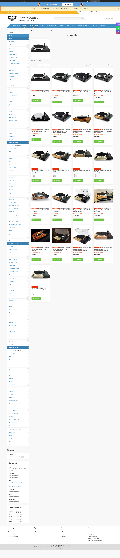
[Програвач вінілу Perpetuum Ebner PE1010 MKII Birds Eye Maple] (40, 157)
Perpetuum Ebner (13, 142)
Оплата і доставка (52, 25)
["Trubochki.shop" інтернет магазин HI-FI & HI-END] (12, 19)
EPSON (10, 89)
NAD (10, 123)
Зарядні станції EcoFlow (98, 25)
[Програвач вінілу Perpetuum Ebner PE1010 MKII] (40, 78)
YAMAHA (11, 186)
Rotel (10, 161)
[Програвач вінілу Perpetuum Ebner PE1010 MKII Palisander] (103, 117)
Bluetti (10, 230)
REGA (10, 152)
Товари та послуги (38, 31)
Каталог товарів (33, 25)
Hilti (10, 240)
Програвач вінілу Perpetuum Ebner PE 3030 (82, 91)
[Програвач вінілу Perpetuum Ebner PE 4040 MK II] (103, 78)
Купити (37, 100)
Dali (10, 79)
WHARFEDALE (12, 180)
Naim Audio (12, 127)
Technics (11, 171)
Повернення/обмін (13, 536)
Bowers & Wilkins (13, 67)
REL (10, 155)
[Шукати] (82, 18)
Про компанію (71, 25)
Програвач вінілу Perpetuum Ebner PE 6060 (40, 130)
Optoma (11, 130)
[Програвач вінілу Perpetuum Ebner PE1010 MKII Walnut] (82, 117)
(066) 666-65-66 (93, 536)
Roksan (10, 158)
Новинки (64, 534)
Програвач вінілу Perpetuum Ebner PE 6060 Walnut (40, 249)
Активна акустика (13, 208)
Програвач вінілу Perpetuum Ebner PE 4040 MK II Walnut (40, 209)
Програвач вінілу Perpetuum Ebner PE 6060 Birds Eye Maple (61, 249)
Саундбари (12, 211)
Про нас (10, 532)
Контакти (62, 25)
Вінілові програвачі (15, 145)
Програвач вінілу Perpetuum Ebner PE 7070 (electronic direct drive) (61, 131)
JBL (9, 105)
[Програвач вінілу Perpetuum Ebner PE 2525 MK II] (61, 78)
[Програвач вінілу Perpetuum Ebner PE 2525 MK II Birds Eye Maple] (103, 157)
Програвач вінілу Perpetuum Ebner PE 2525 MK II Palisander (82, 170)
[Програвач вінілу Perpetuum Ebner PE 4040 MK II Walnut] (40, 196)
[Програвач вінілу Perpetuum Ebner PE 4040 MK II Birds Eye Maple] (82, 196)
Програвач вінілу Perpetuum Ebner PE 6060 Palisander (103, 209)
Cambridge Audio (13, 73)
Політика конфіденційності (79, 546)
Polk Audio (11, 136)
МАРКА (11, 38)
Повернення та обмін (83, 25)
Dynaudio (11, 76)
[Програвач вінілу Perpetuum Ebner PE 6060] (40, 117)
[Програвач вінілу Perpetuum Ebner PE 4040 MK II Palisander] (61, 196)
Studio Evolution (13, 95)
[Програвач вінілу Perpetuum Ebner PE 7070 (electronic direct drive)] (61, 117)
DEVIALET (11, 86)
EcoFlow (11, 189)
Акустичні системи (14, 205)
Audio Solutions (13, 45)
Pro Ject (11, 139)
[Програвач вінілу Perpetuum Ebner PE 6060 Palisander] (103, 196)
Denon (10, 83)
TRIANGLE (11, 177)
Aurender (11, 51)
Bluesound (11, 70)
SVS (10, 164)
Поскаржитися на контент (65, 546)
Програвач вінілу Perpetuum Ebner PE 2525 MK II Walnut (61, 170)
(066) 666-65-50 (93, 534)
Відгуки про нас (39, 532)
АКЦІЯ (10, 35)
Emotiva (11, 92)
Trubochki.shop (16, 25)
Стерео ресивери (13, 196)
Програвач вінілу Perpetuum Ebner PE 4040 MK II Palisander (61, 209)
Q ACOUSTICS (12, 148)
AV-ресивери (12, 193)
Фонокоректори (13, 202)
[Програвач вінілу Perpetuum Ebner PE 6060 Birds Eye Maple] (61, 235)
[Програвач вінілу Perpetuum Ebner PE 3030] (82, 78)
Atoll (10, 48)
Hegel (10, 101)
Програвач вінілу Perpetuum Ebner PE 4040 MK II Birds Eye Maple (82, 209)
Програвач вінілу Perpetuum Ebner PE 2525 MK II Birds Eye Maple (103, 170)
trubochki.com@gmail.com (95, 540)
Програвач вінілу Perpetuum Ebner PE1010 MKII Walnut (82, 131)
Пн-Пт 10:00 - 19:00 (94, 538)
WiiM (10, 183)
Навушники (12, 227)
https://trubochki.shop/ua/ (15, 482)
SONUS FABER (12, 167)
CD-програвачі (13, 218)
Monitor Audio (12, 117)
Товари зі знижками (67, 532)
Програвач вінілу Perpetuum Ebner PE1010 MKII (40, 91)
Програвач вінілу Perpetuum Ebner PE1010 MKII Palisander (103, 131)
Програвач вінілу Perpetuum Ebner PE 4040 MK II (103, 91)
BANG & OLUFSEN (14, 64)
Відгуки (42, 25)
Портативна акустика (15, 224)
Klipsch (10, 111)
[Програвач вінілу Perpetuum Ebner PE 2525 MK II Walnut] (61, 157)
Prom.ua (68, 545)
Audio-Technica (13, 54)
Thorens (11, 174)
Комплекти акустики (14, 215)
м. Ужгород (92, 532)
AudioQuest (12, 60)
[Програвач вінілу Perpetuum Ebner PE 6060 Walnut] (40, 235)
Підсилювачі (12, 199)
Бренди (24, 25)
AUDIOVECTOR (13, 57)
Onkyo (10, 133)
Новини (64, 536)
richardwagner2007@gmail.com (16, 486)
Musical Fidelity (13, 120)
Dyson (10, 234)
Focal (10, 98)
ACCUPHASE (12, 42)
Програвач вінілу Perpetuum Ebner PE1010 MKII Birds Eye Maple (40, 170)
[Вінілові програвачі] (40, 48)
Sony (10, 237)
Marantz (11, 114)
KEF (10, 108)
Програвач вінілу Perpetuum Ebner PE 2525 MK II (61, 91)
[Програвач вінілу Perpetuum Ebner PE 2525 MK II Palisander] (82, 157)
